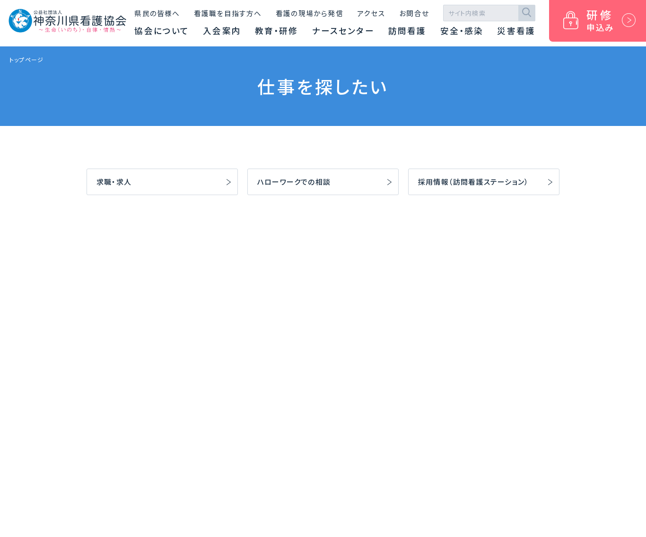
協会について (161, 30)
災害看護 (516, 30)
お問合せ (414, 13)
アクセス (371, 13)
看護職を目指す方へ (228, 13)
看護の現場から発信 (309, 13)
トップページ (26, 59)
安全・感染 (462, 30)
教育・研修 (276, 30)
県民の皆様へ (157, 13)
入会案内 (222, 30)
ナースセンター (343, 30)
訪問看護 (407, 30)
